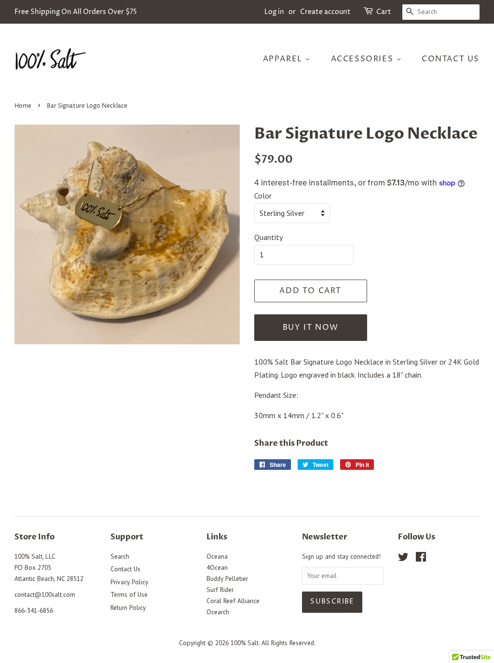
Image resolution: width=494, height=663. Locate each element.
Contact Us (451, 59)
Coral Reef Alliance (233, 600)
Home (22, 106)
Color (263, 195)
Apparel (284, 59)
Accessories (363, 59)
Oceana (217, 556)
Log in (274, 11)
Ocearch (217, 611)
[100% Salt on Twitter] (403, 558)
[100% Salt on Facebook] (420, 558)
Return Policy (128, 607)
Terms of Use (129, 594)
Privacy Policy (129, 582)
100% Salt (245, 642)
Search (119, 556)
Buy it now (311, 327)
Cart (383, 11)
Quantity (268, 237)
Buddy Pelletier (227, 578)
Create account (325, 11)
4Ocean (217, 567)
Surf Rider (219, 589)
